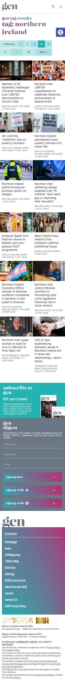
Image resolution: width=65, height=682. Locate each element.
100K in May (12, 561)
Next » (43, 51)
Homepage (11, 542)
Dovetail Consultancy (44, 675)
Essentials (11, 534)
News (8, 548)
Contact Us (11, 600)
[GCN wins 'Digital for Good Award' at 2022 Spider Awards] (17, 621)
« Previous (9, 43)
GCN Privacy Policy (15, 606)
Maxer (17, 677)
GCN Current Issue (15, 581)
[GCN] (14, 525)
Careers (9, 593)
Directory (10, 568)
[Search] (53, 7)
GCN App (10, 574)
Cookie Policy (13, 650)
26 (28, 51)
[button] (60, 32)
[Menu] (61, 7)
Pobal (34, 664)
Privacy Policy (53, 647)
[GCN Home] (10, 7)
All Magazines (13, 555)
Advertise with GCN (16, 587)
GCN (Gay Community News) (21, 642)
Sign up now (14, 477)
